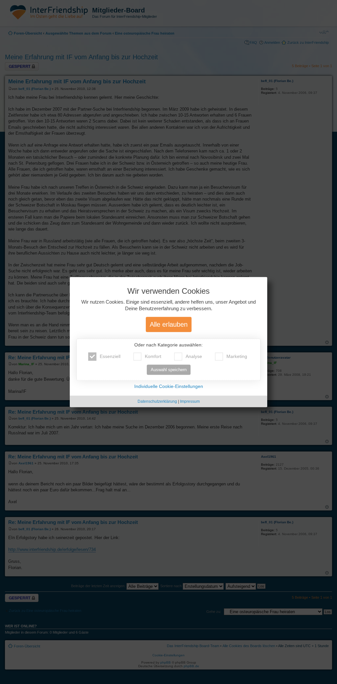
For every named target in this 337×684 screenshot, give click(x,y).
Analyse (194, 356)
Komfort (153, 356)
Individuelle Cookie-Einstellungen (168, 386)
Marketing (236, 356)
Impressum (190, 401)
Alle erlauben (169, 324)
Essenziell (110, 356)
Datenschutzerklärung (157, 401)
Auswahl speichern (169, 369)
